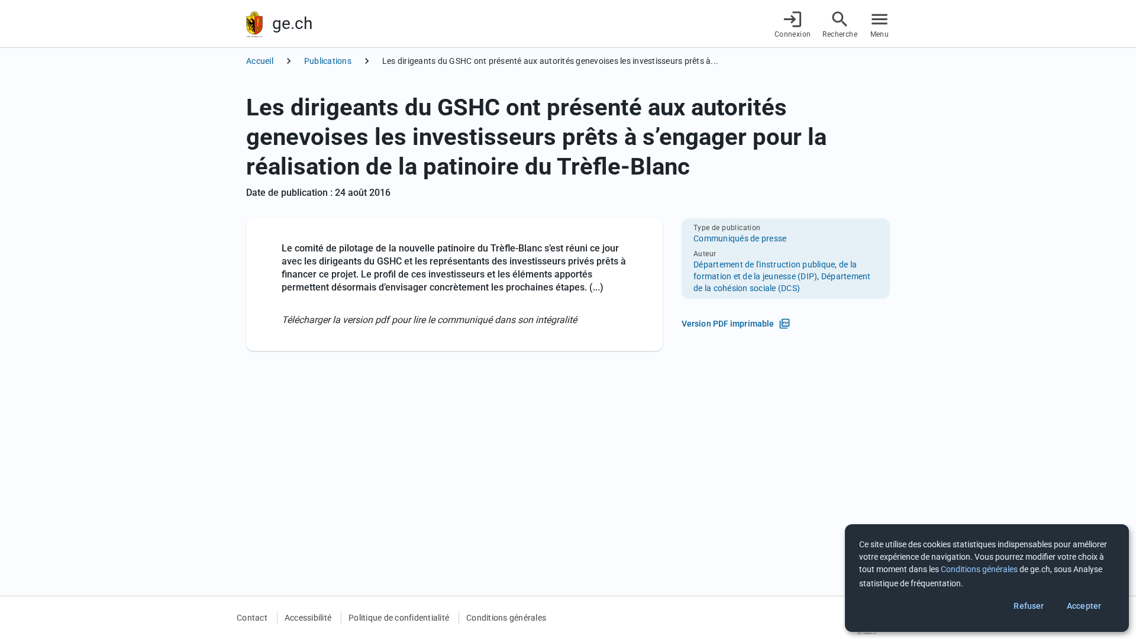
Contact (252, 617)
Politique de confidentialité (398, 617)
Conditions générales (506, 617)
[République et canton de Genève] (254, 24)
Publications (327, 61)
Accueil (259, 61)
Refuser (1029, 606)
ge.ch (292, 23)
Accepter (1084, 606)
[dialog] (987, 578)
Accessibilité (308, 617)
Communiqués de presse (739, 238)
